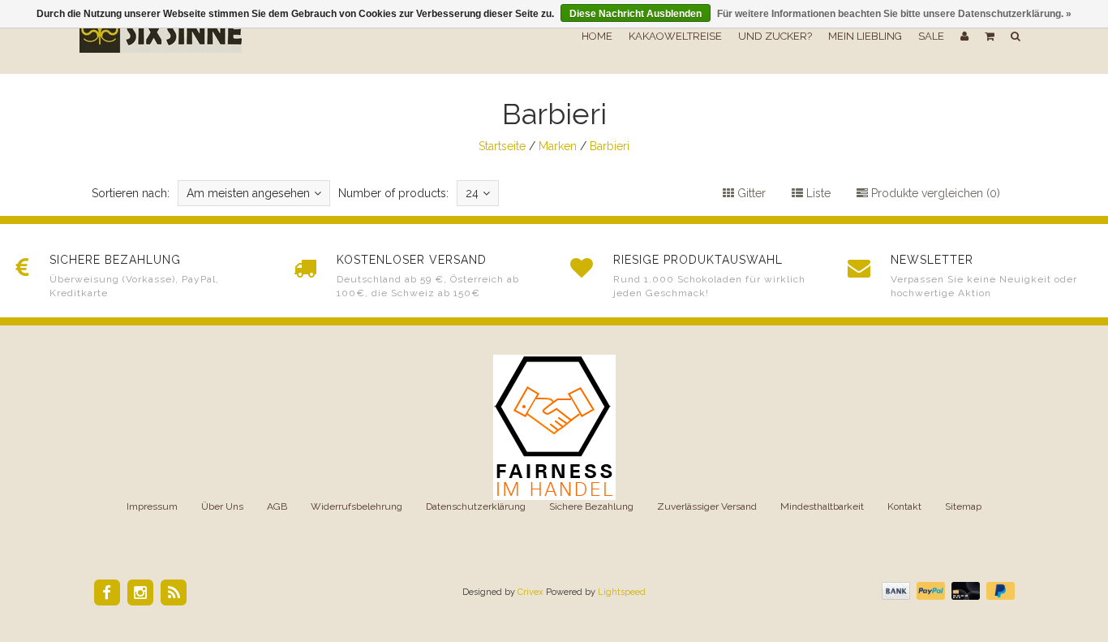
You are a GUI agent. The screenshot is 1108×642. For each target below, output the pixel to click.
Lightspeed (622, 592)
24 (472, 193)
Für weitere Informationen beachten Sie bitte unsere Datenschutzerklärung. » (894, 13)
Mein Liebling (865, 36)
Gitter (750, 193)
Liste (817, 193)
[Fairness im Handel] (554, 426)
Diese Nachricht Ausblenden (635, 13)
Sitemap (963, 506)
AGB (277, 506)
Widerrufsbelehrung (356, 506)
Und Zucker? (775, 36)
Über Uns (222, 506)
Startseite (502, 146)
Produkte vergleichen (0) (934, 193)
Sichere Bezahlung (591, 506)
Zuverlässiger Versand (707, 506)
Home (597, 36)
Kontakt (904, 506)
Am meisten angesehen (248, 193)
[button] (990, 36)
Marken (558, 146)
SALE (931, 36)
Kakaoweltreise (675, 36)
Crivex (530, 592)
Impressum (152, 506)
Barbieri (609, 146)
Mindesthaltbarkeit (822, 506)
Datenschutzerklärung (476, 506)
